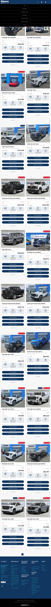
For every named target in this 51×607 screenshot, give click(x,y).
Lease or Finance (35, 582)
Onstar (33, 593)
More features (13, 51)
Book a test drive (24, 572)
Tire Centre (34, 570)
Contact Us (44, 565)
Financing (24, 15)
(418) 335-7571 (6, 575)
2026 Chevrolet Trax (15, 580)
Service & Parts (24, 21)
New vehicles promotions (23, 570)
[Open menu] (49, 2)
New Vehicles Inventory (23, 567)
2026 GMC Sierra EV (15, 577)
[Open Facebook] (2, 586)
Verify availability (13, 54)
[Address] (41, 2)
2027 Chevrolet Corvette (14, 570)
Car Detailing (34, 592)
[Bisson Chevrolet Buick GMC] (5, 2)
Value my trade (13, 58)
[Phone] (45, 2)
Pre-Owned (24, 8)
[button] (1, 26)
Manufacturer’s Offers (36, 585)
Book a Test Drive (35, 577)
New (25, 5)
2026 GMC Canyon (14, 582)
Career (43, 568)
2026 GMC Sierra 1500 (14, 584)
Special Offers (24, 18)
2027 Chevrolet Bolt (15, 575)
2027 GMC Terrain (14, 568)
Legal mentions (13, 64)
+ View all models (14, 588)
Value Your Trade (35, 579)
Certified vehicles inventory (24, 584)
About (24, 25)
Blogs (43, 567)
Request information (13, 61)
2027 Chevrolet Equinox (14, 566)
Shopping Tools (24, 12)
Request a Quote (35, 581)
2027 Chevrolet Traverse (14, 573)
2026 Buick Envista (15, 579)
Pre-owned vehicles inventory (25, 581)
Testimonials (44, 570)
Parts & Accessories (35, 568)
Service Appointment (36, 566)
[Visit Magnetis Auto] (25, 605)
